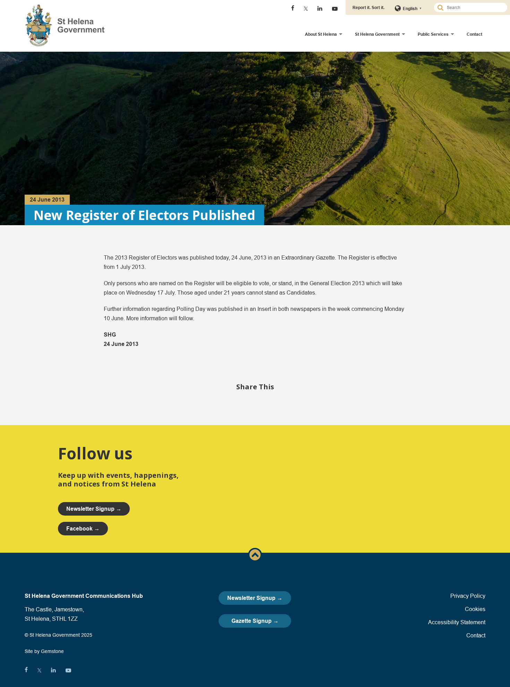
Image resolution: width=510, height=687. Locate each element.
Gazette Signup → (255, 621)
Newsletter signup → (93, 509)
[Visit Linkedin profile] (319, 8)
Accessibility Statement (456, 622)
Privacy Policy (467, 596)
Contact (474, 34)
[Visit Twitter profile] (306, 8)
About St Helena (321, 34)
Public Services (433, 34)
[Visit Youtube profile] (335, 8)
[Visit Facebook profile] (292, 8)
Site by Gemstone (44, 651)
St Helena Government (377, 34)
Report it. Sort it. (368, 7)
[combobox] (473, 7)
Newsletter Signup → (254, 598)
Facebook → (83, 528)
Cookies (475, 609)
